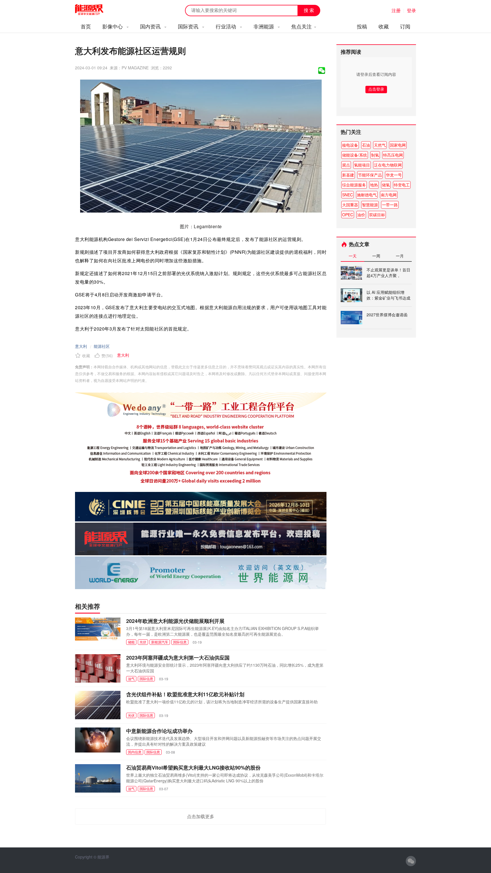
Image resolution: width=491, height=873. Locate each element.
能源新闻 (94, 10)
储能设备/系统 (354, 155)
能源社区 (102, 346)
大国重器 (350, 204)
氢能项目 (362, 165)
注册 (396, 10)
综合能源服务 (354, 185)
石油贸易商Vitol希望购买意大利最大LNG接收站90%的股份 (193, 767)
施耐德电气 (367, 195)
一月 (400, 256)
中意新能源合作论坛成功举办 (159, 731)
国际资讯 (189, 26)
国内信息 (135, 751)
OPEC (347, 214)
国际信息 (180, 641)
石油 (366, 145)
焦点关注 (301, 26)
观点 (346, 165)
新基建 (348, 175)
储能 (131, 641)
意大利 (81, 346)
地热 (374, 185)
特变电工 (402, 185)
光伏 (143, 641)
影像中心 (113, 26)
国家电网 (398, 145)
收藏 (383, 26)
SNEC (347, 195)
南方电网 (389, 195)
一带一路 (390, 204)
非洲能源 (264, 26)
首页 (86, 26)
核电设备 (350, 145)
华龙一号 (394, 175)
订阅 (405, 26)
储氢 (386, 185)
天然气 (380, 145)
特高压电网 (393, 155)
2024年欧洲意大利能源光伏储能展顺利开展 (175, 621)
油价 (361, 214)
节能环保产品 (370, 175)
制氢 (375, 155)
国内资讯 (151, 26)
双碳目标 (377, 214)
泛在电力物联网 (388, 165)
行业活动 (227, 26)
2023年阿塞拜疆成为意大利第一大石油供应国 (178, 657)
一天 (353, 256)
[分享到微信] (321, 70)
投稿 (362, 26)
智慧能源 (370, 204)
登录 (411, 10)
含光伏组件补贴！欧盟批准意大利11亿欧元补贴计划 (185, 694)
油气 (131, 678)
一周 (376, 256)
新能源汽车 (159, 641)
